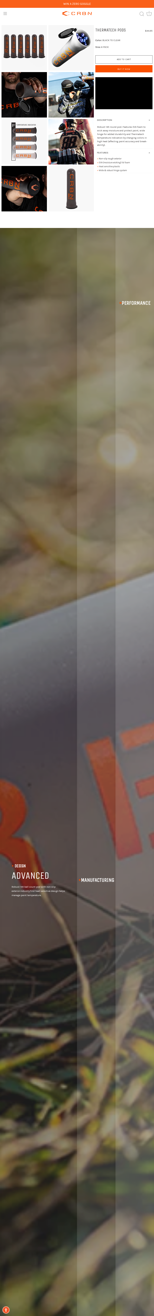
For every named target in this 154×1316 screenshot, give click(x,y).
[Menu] (5, 13)
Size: (98, 47)
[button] (6, 1310)
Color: (98, 40)
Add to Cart (124, 59)
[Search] (141, 14)
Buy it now (124, 69)
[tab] (123, 127)
